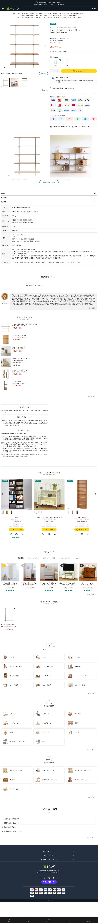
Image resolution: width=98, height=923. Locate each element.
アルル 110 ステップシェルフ (21, 359)
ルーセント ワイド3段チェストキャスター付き (49, 584)
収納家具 (32, 13)
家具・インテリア (23, 13)
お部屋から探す (30, 15)
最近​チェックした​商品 (49, 601)
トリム (58, 43)
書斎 (37, 15)
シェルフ (77, 558)
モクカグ (13, 8)
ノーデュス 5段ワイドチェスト (29, 584)
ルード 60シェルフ (19, 382)
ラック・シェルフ (41, 13)
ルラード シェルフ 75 (19, 348)
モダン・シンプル (37, 17)
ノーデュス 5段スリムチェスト (10, 584)
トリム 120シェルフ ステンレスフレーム (24, 325)
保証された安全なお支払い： (58, 97)
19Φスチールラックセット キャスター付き (68, 584)
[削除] (14, 608)
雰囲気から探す (26, 17)
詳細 (59, 82)
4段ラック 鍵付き (16, 518)
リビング (46, 558)
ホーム (15, 13)
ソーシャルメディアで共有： (58, 116)
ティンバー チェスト (88, 584)
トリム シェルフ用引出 (19, 336)
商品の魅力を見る (49, 182)
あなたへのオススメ (24, 317)
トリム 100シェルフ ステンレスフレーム (8, 625)
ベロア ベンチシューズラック (82, 518)
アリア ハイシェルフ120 (19, 371)
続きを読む (92, 308)
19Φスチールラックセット (49, 518)
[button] (10, 590)
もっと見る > (92, 396)
